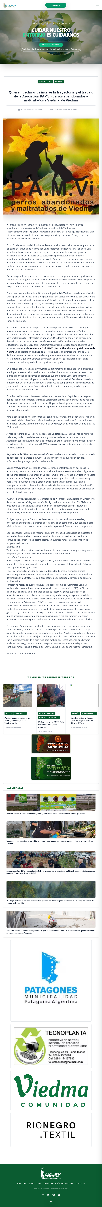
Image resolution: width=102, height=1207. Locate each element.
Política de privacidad (64, 1183)
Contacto (56, 5)
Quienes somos (35, 1183)
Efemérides (48, 1183)
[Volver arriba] (51, 1202)
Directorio (21, 1183)
